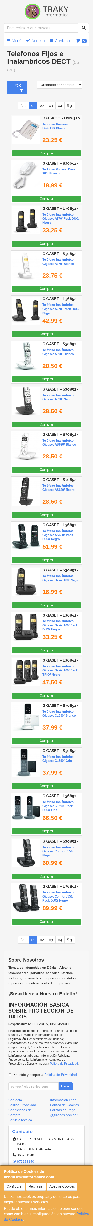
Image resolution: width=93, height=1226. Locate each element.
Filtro (16, 85)
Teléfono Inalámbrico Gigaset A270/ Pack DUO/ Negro (60, 309)
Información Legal (63, 1100)
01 (33, 106)
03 (51, 106)
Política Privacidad (22, 1105)
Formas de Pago (62, 1110)
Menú (16, 41)
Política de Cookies (64, 1105)
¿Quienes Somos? (64, 1115)
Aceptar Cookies (62, 1186)
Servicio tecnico (20, 1120)
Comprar (46, 153)
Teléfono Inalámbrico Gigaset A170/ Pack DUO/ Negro (60, 219)
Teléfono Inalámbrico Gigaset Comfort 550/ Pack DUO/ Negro (58, 896)
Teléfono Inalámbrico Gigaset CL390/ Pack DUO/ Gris (58, 806)
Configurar (14, 1186)
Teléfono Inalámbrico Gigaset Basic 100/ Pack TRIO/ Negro (60, 670)
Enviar (65, 1086)
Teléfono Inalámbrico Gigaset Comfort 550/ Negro (58, 851)
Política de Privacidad (64, 1063)
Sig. (69, 106)
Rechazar (36, 1186)
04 (60, 106)
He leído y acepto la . (45, 1075)
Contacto (63, 41)
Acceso (38, 41)
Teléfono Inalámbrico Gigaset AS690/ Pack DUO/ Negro (58, 535)
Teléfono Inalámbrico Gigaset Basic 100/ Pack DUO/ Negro (60, 625)
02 (42, 106)
